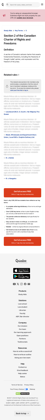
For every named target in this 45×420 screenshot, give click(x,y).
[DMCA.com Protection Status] (23, 393)
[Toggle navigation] (42, 4)
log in (26, 90)
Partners (22, 339)
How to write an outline (22, 354)
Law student (22, 307)
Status (22, 377)
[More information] (18, 75)
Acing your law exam (22, 358)
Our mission (22, 326)
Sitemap (32, 389)
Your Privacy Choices (17, 389)
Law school (22, 304)
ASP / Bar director (22, 316)
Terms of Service (16, 385)
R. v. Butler (10, 158)
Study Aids (8, 30)
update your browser (25, 18)
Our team (22, 329)
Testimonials (22, 342)
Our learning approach (22, 332)
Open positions (22, 335)
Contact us (22, 367)
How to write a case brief (22, 351)
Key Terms (19, 30)
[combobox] (22, 4)
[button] (22, 192)
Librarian (22, 310)
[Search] (7, 4)
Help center (22, 373)
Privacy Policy (28, 385)
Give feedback (22, 370)
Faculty (22, 313)
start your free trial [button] (16, 90)
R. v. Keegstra (11, 178)
